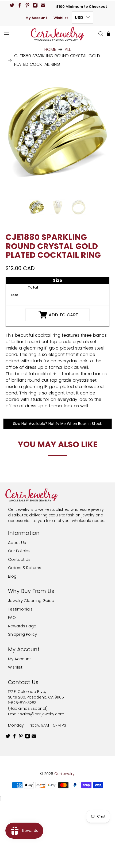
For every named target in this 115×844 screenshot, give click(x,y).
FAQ (12, 617)
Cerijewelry (64, 773)
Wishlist (60, 17)
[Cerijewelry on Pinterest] (27, 5)
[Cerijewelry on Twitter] (11, 5)
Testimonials (20, 609)
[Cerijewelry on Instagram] (35, 5)
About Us (17, 542)
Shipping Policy (22, 634)
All (68, 49)
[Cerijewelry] (57, 34)
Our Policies (19, 551)
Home (50, 49)
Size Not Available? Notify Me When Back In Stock (57, 423)
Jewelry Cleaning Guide (31, 600)
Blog (12, 576)
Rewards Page (22, 626)
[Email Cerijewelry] (42, 5)
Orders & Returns (24, 567)
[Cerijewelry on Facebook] (19, 5)
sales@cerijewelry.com (42, 714)
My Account (36, 17)
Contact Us (19, 559)
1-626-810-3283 (22, 702)
